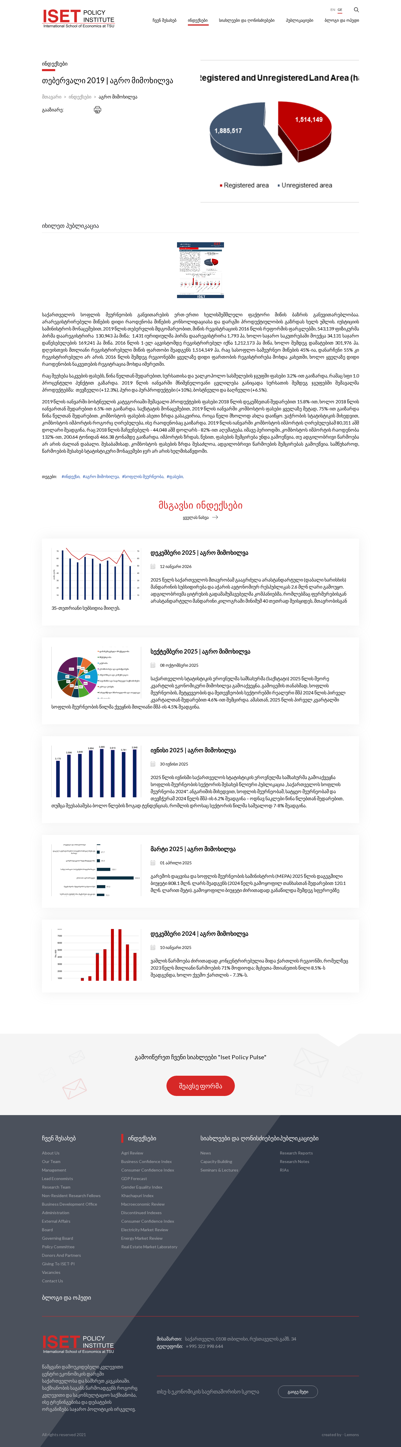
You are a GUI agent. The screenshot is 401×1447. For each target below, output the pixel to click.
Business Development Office (69, 1204)
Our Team (51, 1161)
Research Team (56, 1186)
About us (51, 1152)
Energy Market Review (142, 1238)
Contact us (52, 1280)
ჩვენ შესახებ (165, 20)
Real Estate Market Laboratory (149, 1246)
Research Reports (296, 1152)
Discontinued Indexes (141, 1212)
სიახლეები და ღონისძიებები (247, 20)
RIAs (284, 1169)
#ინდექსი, (71, 476)
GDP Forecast (134, 1178)
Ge (340, 9)
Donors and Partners (61, 1255)
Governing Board (57, 1238)
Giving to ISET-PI (58, 1263)
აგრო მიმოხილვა (118, 96)
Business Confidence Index (146, 1161)
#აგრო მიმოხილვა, (101, 476)
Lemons (352, 1434)
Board (47, 1229)
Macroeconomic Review (143, 1204)
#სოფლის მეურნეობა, (143, 476)
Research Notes (294, 1161)
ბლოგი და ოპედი (342, 20)
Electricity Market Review (144, 1229)
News (206, 1152)
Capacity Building (216, 1161)
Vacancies (51, 1272)
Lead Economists (57, 1178)
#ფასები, (175, 476)
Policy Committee (58, 1246)
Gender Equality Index (141, 1186)
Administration (55, 1212)
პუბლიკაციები (300, 20)
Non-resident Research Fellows (71, 1195)
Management (54, 1169)
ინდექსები (198, 20)
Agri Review (132, 1152)
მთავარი (51, 96)
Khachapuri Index (137, 1195)
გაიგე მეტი (298, 1391)
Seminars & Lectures (219, 1169)
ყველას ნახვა (196, 517)
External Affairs (56, 1221)
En (333, 9)
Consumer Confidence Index (147, 1169)
